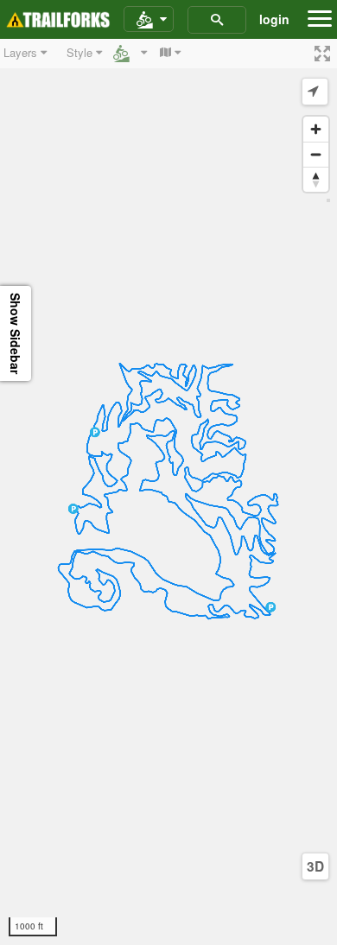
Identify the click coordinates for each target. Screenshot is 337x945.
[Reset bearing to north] (315, 179)
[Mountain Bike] (149, 20)
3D (315, 866)
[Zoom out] (315, 154)
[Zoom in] (315, 129)
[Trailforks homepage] (58, 20)
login (274, 19)
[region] (168, 492)
